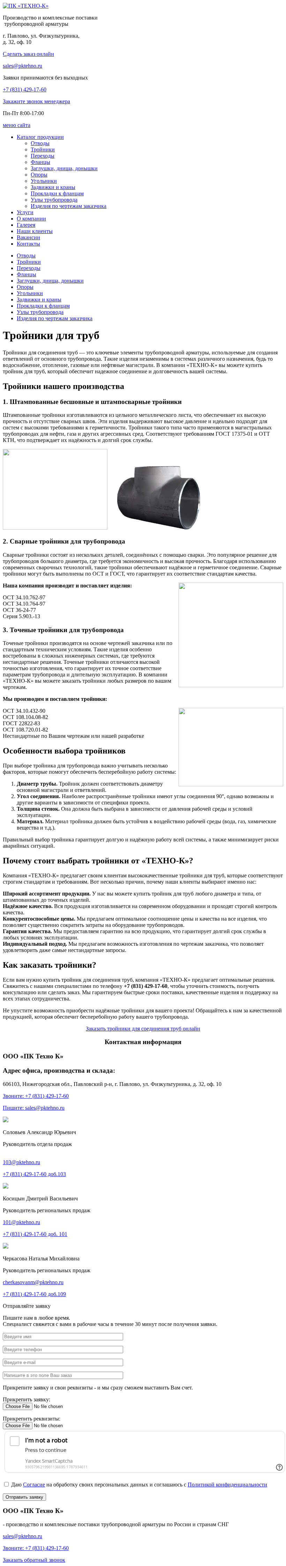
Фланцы (26, 274)
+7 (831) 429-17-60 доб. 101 (35, 1234)
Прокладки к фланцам (43, 306)
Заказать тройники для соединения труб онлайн (143, 1029)
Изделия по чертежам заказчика (54, 318)
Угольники (30, 293)
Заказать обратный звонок (34, 1560)
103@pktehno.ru (21, 1162)
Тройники (29, 262)
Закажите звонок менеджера (36, 101)
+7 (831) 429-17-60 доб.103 (34, 1174)
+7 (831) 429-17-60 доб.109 (34, 1294)
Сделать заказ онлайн (28, 54)
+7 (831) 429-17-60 (24, 89)
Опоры (25, 287)
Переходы (28, 268)
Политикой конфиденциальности (227, 1485)
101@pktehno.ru (21, 1222)
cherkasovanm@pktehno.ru (33, 1282)
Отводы (26, 255)
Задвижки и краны (39, 299)
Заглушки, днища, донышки (50, 281)
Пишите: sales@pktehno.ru (34, 1108)
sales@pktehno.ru (22, 66)
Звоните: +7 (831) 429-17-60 (36, 1096)
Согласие (34, 1485)
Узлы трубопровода (40, 312)
